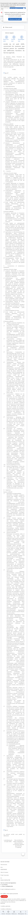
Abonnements (4, 864)
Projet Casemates (5, 875)
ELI (1, 878)
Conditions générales (5, 906)
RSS (2, 867)
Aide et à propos (4, 872)
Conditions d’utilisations (6, 909)
